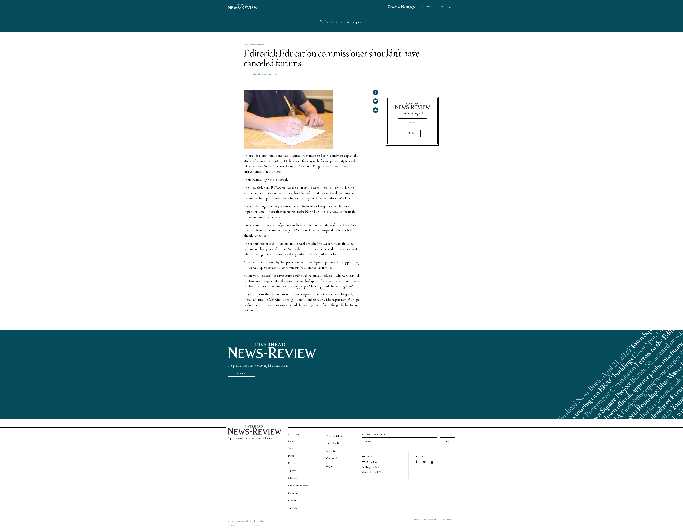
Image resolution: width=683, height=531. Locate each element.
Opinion (292, 471)
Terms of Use (420, 520)
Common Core (338, 166)
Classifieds (293, 493)
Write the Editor (334, 436)
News (291, 441)
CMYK (259, 520)
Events (291, 463)
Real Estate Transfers (298, 485)
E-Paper (292, 500)
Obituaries (293, 478)
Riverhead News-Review (262, 74)
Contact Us (331, 458)
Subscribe (241, 373)
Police (291, 456)
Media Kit (331, 451)
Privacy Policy (434, 520)
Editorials (258, 44)
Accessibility (449, 520)
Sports (291, 448)
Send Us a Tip (333, 443)
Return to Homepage (401, 7)
